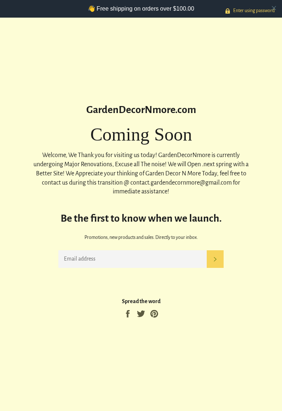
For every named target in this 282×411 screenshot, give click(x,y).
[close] (274, 8)
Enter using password (253, 10)
